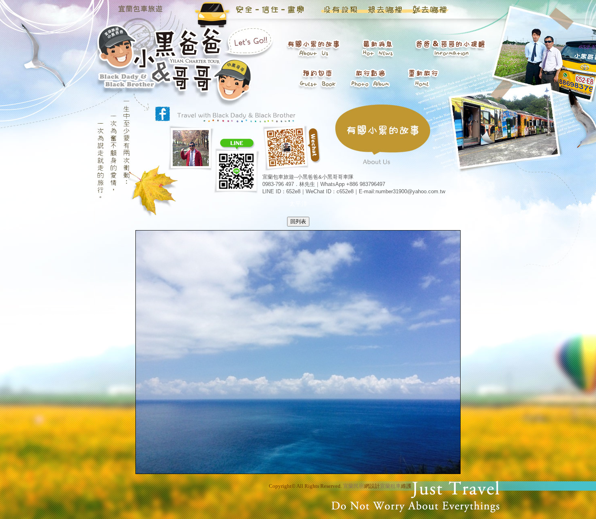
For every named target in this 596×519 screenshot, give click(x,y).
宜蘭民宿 (353, 486)
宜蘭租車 (390, 486)
